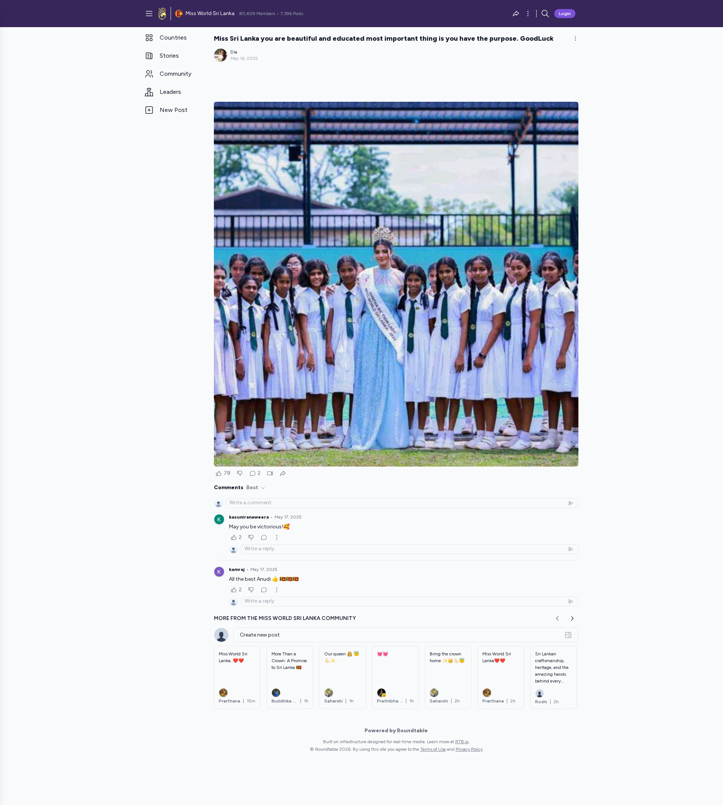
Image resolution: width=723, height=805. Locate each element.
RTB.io (461, 741)
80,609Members (257, 13)
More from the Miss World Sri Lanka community (285, 618)
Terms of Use (433, 749)
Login (565, 13)
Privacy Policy (469, 749)
